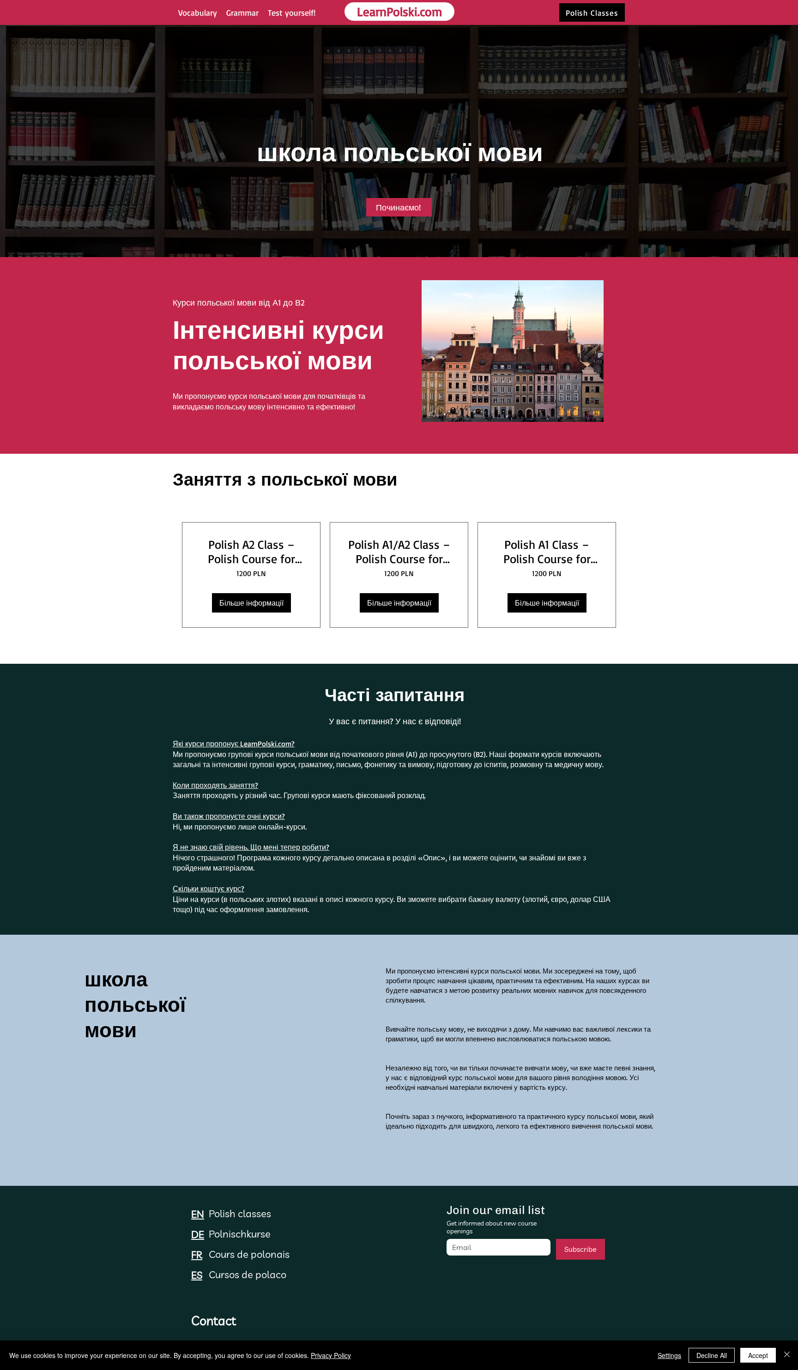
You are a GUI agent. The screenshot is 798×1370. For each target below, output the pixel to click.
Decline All (711, 1355)
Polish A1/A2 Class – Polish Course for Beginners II (399, 551)
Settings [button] (669, 1355)
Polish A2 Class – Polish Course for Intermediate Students (251, 551)
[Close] (786, 1355)
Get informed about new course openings (492, 1227)
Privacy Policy (331, 1355)
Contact (213, 1320)
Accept (758, 1355)
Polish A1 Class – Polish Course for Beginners (547, 551)
